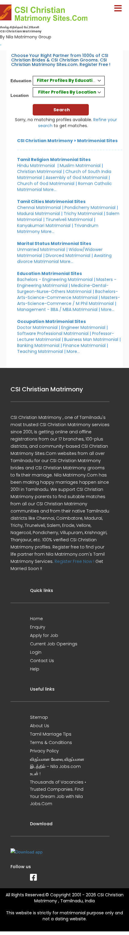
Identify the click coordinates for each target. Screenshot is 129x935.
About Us (39, 726)
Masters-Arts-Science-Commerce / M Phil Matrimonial (68, 300)
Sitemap (39, 717)
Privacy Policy (44, 751)
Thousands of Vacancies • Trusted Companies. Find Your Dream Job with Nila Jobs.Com (58, 793)
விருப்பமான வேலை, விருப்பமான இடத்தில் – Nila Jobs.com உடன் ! (57, 766)
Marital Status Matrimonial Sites (54, 243)
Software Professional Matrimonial (52, 333)
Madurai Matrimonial (38, 214)
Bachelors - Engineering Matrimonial (55, 279)
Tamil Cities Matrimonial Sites (51, 202)
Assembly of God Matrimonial (76, 178)
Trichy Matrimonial (83, 214)
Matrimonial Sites (97, 141)
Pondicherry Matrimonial (90, 208)
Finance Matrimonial (84, 345)
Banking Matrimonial (38, 345)
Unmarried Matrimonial (41, 249)
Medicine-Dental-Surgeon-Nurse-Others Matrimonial (63, 288)
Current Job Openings (53, 644)
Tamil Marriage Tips (50, 734)
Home (36, 619)
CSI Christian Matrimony (45, 141)
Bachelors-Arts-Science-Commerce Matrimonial (67, 294)
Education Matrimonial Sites (49, 273)
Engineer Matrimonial (83, 327)
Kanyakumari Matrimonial (43, 226)
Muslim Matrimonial (80, 166)
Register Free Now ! (74, 561)
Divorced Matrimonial (68, 255)
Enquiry (37, 627)
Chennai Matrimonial (39, 208)
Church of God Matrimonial (45, 184)
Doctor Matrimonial (37, 327)
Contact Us (42, 661)
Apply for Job (44, 635)
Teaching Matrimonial (40, 351)
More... (49, 190)
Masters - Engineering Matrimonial (66, 282)
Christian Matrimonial (39, 172)
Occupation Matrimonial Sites (51, 321)
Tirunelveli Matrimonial (69, 220)
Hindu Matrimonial (36, 166)
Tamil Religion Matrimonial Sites (54, 160)
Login (35, 652)
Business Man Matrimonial (91, 339)
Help (34, 669)
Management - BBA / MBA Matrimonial (57, 309)
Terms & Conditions (51, 742)
